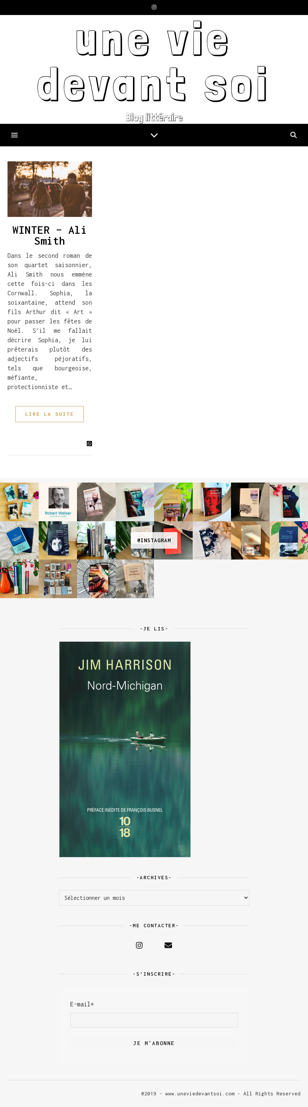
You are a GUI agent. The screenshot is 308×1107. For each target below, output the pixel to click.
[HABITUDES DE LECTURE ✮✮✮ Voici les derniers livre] (96, 540)
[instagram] (154, 7)
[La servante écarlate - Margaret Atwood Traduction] (212, 502)
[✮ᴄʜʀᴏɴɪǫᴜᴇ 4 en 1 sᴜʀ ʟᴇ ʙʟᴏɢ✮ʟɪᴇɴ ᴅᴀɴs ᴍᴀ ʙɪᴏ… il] (19, 579)
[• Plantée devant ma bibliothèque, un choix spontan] (58, 579)
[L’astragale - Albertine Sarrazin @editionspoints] (58, 540)
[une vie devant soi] (154, 69)
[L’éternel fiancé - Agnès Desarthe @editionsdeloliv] (96, 579)
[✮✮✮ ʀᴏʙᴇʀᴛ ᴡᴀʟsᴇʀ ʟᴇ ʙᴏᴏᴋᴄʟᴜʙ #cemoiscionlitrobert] (19, 502)
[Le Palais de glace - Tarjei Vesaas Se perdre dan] (212, 540)
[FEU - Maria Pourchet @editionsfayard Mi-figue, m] (250, 540)
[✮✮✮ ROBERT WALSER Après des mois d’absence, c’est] (58, 502)
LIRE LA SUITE (49, 414)
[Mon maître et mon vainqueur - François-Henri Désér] (135, 579)
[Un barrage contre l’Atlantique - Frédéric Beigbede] (173, 502)
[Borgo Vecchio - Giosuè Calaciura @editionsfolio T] (96, 502)
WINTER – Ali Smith (49, 235)
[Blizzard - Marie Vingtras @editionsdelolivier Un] (250, 502)
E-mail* (82, 1004)
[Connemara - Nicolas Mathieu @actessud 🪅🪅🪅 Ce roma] (135, 502)
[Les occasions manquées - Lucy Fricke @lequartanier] (19, 540)
